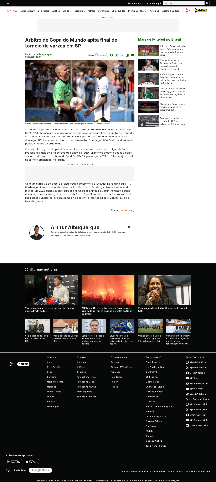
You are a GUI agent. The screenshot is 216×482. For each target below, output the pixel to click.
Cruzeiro (67, 11)
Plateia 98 (154, 11)
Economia (80, 11)
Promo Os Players (137, 11)
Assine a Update (170, 11)
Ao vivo (13, 11)
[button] (111, 55)
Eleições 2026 (27, 11)
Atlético (56, 11)
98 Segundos (118, 11)
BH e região (43, 11)
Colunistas (103, 11)
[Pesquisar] (207, 3)
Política (91, 11)
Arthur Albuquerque (40, 54)
